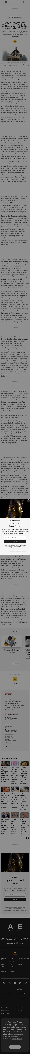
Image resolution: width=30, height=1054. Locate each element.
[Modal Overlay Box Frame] (15, 527)
